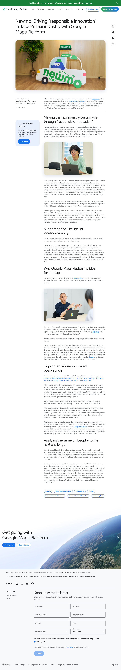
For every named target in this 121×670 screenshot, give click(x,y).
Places (91, 491)
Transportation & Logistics (78, 496)
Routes (48, 491)
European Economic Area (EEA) (76, 576)
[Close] (117, 3)
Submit (39, 653)
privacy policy (69, 647)
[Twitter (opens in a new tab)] (22, 583)
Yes (37, 642)
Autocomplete (98, 496)
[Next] (78, 9)
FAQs (8, 599)
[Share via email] (113, 44)
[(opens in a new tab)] (6, 664)
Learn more (88, 3)
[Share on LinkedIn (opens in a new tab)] (113, 32)
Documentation (11, 595)
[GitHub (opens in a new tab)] (32, 583)
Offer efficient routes (63, 491)
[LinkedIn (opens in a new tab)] (17, 583)
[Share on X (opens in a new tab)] (113, 26)
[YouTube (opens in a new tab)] (27, 583)
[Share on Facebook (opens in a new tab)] (113, 38)
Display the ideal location (54, 496)
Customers (80, 491)
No (44, 642)
